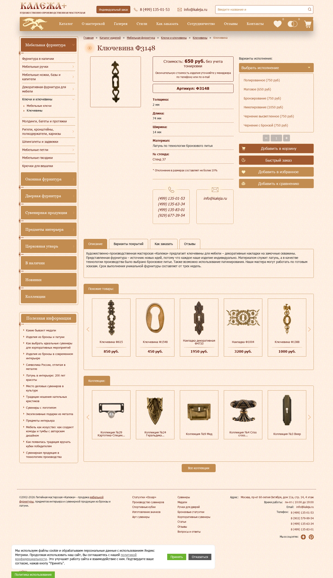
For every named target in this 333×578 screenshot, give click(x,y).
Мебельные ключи (39, 105)
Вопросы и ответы (189, 531)
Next (309, 329)
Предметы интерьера (44, 229)
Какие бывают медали (41, 330)
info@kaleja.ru (215, 198)
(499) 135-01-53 (171, 198)
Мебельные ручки (35, 66)
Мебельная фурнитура (45, 45)
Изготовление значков (146, 511)
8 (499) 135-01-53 (302, 512)
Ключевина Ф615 (111, 342)
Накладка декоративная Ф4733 (199, 342)
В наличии (35, 263)
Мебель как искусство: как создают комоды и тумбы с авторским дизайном (50, 431)
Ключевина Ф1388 (287, 342)
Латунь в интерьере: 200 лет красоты (45, 377)
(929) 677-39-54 (171, 215)
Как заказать (167, 24)
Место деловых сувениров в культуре (45, 388)
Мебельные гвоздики (37, 158)
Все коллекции (198, 468)
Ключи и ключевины (37, 99)
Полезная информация (48, 318)
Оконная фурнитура (43, 179)
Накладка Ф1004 (243, 342)
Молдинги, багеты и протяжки (44, 121)
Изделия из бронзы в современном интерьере (49, 356)
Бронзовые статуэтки (191, 511)
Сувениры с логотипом (41, 407)
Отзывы (231, 24)
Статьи (182, 521)
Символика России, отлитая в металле (45, 367)
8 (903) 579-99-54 (302, 518)
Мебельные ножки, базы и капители (41, 77)
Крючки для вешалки (37, 166)
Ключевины (34, 110)
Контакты (255, 24)
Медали (182, 502)
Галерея (121, 24)
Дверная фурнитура (43, 196)
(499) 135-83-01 (171, 209)
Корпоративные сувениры (194, 516)
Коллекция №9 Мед (199, 434)
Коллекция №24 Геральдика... (155, 433)
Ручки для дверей (189, 506)
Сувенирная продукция (46, 212)
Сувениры (184, 497)
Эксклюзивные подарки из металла (49, 414)
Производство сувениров (148, 502)
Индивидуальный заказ (113, 9)
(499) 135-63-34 (171, 204)
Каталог (66, 24)
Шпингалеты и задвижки (40, 141)
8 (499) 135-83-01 (302, 529)
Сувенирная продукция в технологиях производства (44, 455)
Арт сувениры (141, 516)
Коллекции (35, 296)
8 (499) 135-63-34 (302, 523)
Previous (88, 329)
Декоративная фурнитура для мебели (44, 89)
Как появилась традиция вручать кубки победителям (48, 444)
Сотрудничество (201, 24)
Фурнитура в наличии (38, 59)
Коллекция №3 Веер (287, 434)
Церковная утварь (41, 246)
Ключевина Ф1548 (155, 342)
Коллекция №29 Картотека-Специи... (111, 433)
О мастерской (93, 24)
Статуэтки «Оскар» (144, 497)
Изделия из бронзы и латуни (45, 337)
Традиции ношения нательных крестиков (46, 399)
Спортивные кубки (144, 506)
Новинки (33, 279)
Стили (142, 24)
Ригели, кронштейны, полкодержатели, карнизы (41, 131)
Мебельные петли (35, 150)
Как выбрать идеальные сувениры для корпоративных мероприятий (49, 345)
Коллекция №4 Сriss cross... (243, 433)
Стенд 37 (159, 159)
